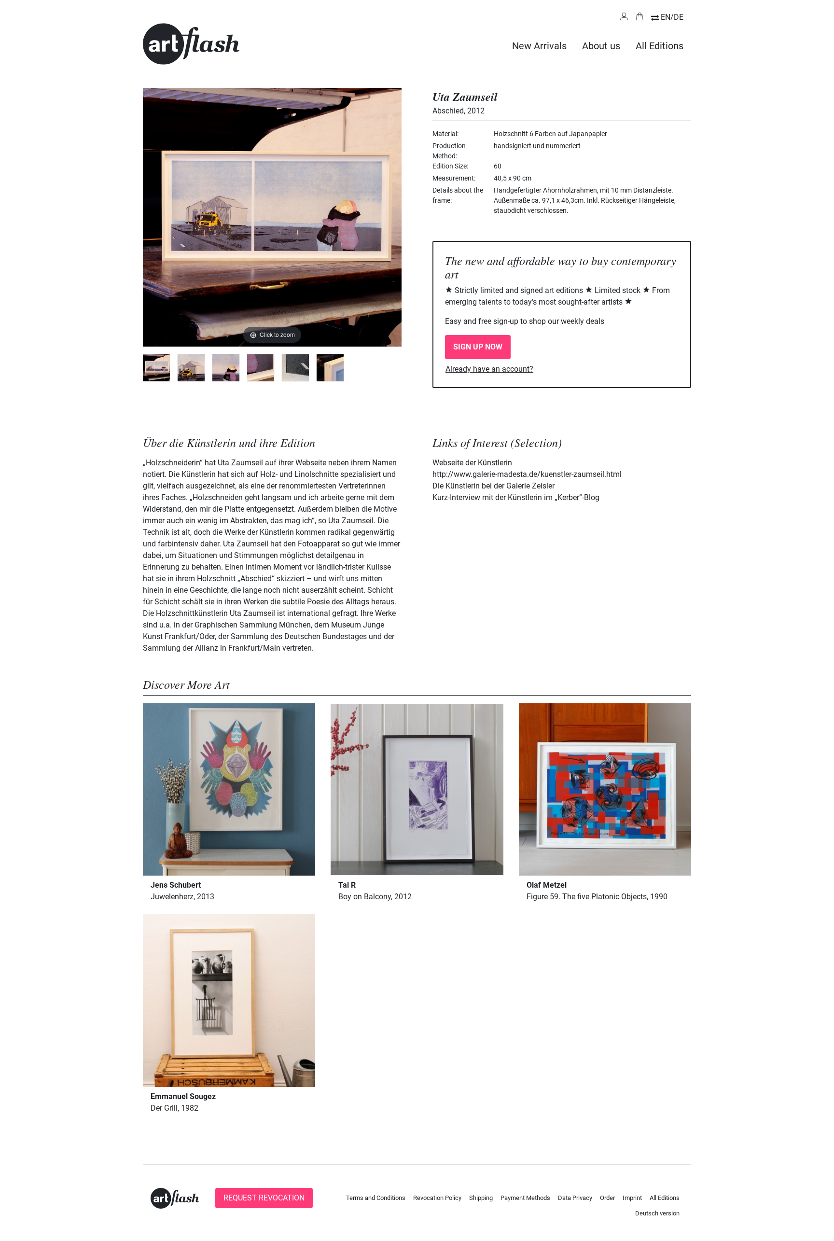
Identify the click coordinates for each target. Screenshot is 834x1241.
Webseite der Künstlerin (472, 462)
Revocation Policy (437, 1197)
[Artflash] (191, 43)
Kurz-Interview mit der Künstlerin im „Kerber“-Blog (515, 497)
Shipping (481, 1197)
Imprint (632, 1197)
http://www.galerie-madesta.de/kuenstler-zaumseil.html (527, 474)
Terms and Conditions (375, 1197)
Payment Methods (525, 1197)
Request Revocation (264, 1197)
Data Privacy (575, 1197)
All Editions (659, 46)
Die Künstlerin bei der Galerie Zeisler (493, 485)
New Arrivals (539, 46)
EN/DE (672, 17)
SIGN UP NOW (477, 346)
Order (607, 1197)
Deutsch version (657, 1213)
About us (601, 46)
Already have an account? (489, 369)
